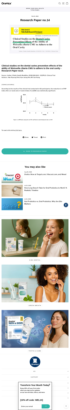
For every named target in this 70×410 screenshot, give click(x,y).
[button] (66, 205)
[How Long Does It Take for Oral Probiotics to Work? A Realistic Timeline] (12, 191)
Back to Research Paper (36, 151)
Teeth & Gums (35, 351)
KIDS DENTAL (35, 260)
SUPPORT (34, 377)
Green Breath (35, 305)
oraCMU (34, 91)
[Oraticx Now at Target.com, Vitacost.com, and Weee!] (12, 177)
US (34, 371)
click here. (18, 130)
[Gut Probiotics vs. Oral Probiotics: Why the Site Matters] (12, 204)
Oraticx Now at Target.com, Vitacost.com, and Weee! (45, 174)
